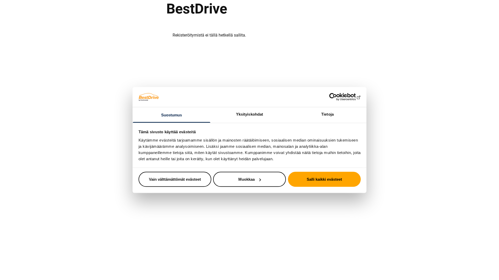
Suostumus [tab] (171, 115)
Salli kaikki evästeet (324, 179)
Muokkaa (246, 179)
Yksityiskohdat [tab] (249, 114)
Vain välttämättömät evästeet (175, 179)
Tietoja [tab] (327, 114)
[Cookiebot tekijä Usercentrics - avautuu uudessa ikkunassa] (338, 97)
